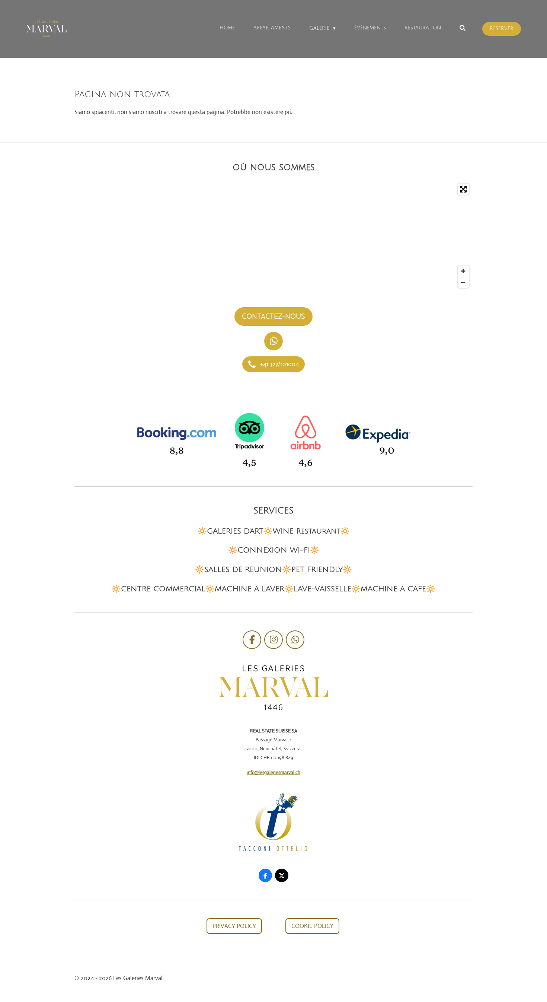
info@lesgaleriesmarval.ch (273, 772)
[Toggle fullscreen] (463, 189)
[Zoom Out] (463, 282)
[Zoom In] (463, 271)
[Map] (273, 236)
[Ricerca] (463, 28)
